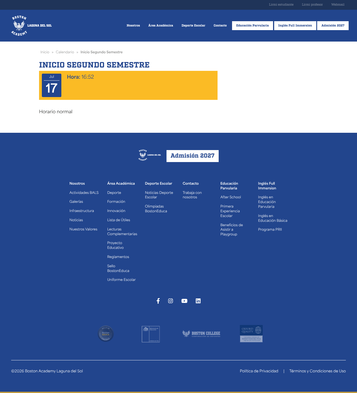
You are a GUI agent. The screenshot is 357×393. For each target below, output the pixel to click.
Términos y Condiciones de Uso (317, 371)
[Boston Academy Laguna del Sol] (31, 26)
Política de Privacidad (259, 371)
